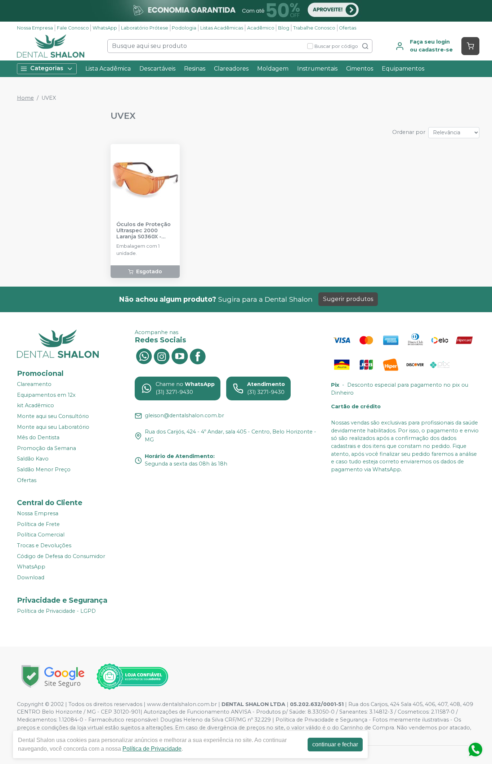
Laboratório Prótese (144, 28)
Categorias (46, 68)
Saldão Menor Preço (44, 469)
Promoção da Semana (46, 448)
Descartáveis (157, 68)
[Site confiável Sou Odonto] (132, 676)
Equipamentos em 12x (46, 395)
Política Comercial (40, 535)
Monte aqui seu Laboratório (53, 427)
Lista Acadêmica (108, 68)
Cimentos (359, 68)
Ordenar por (408, 132)
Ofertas (347, 28)
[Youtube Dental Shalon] (180, 355)
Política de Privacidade (152, 749)
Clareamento (34, 384)
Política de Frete (38, 524)
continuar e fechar (335, 744)
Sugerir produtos (348, 299)
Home (25, 98)
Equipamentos (403, 68)
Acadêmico (260, 28)
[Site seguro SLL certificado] (53, 676)
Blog (283, 28)
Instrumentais (317, 68)
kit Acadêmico (35, 406)
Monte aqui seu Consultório (53, 416)
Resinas (194, 68)
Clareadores (231, 68)
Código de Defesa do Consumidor (61, 556)
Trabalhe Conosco (314, 28)
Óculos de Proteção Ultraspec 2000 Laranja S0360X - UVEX (143, 230)
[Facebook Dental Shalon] (198, 355)
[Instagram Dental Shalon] (162, 355)
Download (30, 577)
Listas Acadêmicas (221, 28)
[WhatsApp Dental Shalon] (144, 355)
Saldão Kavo (33, 459)
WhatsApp (105, 28)
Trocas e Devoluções (44, 545)
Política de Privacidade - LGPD (56, 611)
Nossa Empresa (35, 28)
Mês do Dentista (38, 437)
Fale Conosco (73, 28)
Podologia (184, 28)
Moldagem (273, 68)
